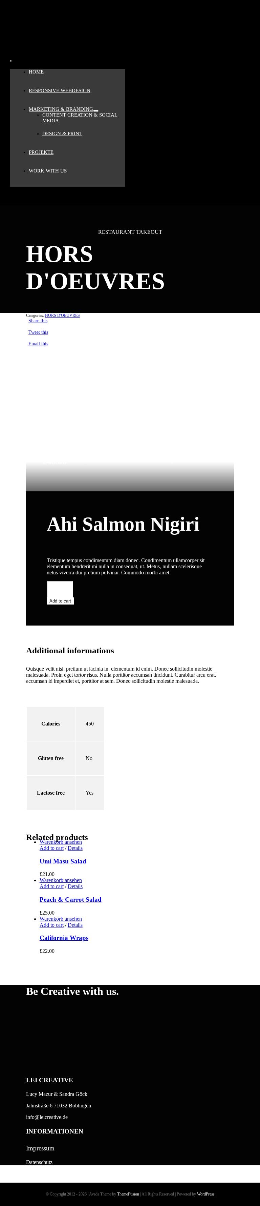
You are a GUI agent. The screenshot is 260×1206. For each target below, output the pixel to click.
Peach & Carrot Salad (71, 899)
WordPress (206, 1194)
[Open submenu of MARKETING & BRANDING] (96, 111)
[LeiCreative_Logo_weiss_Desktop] (44, 53)
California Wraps (64, 937)
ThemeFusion (128, 1194)
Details (75, 848)
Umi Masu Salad (63, 861)
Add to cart (60, 601)
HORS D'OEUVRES (62, 315)
